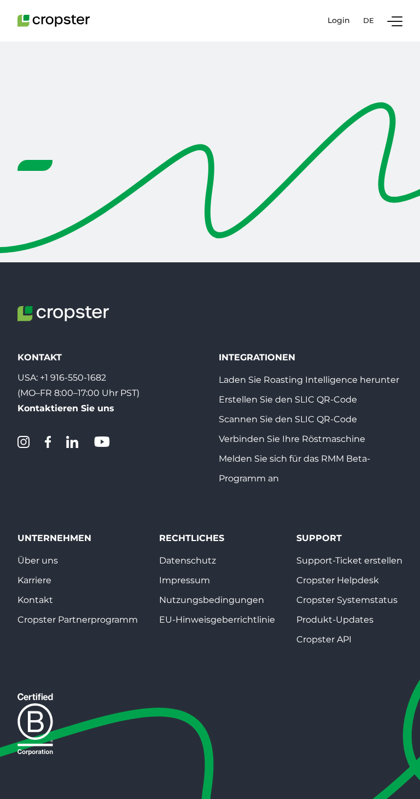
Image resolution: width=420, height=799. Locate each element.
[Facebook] (48, 442)
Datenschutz (187, 560)
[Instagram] (24, 442)
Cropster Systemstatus (347, 600)
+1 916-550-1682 (73, 377)
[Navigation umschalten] (394, 20)
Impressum (184, 580)
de (368, 20)
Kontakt (35, 600)
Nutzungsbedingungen (211, 600)
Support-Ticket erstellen (349, 560)
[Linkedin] (72, 442)
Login (339, 20)
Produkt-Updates (335, 619)
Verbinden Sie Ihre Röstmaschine (292, 439)
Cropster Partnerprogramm (78, 619)
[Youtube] (102, 442)
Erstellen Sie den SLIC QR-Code (288, 399)
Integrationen (257, 357)
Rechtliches (191, 538)
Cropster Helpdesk (337, 580)
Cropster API (324, 639)
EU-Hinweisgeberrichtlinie (217, 619)
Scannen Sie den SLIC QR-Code (288, 419)
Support (319, 538)
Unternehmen (54, 538)
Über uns (38, 560)
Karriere (34, 580)
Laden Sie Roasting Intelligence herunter (309, 380)
